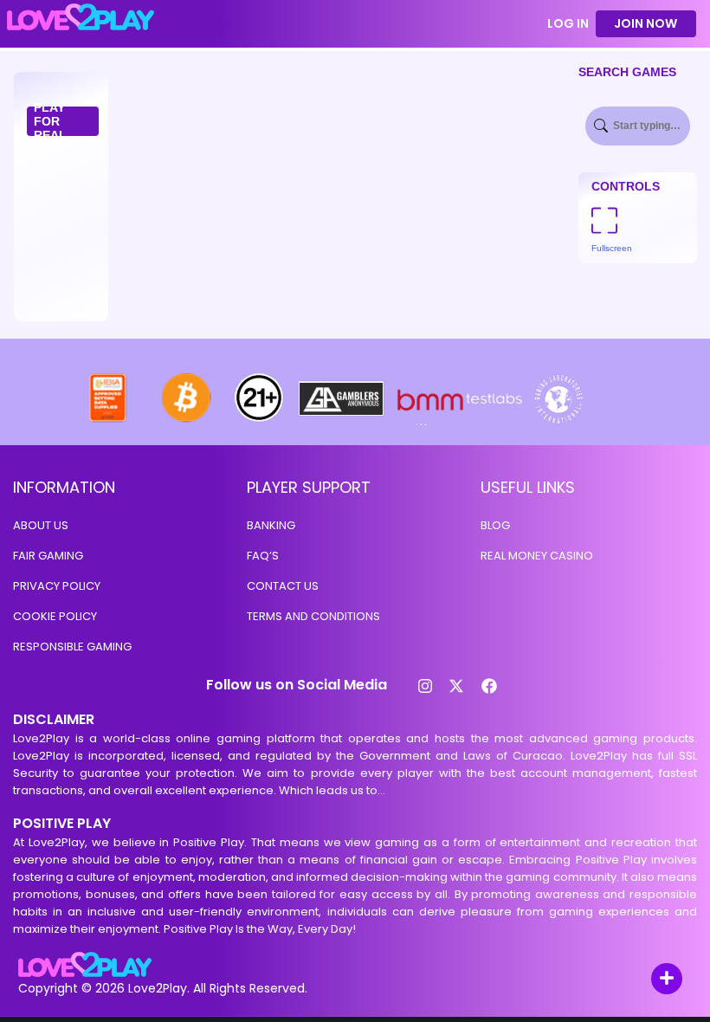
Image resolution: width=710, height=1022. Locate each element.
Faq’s (263, 555)
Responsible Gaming (72, 646)
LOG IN (568, 24)
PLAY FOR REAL (50, 121)
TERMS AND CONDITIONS (313, 616)
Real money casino (537, 555)
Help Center (646, 980)
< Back (202, 24)
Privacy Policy (56, 586)
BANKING (271, 525)
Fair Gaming (48, 555)
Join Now (645, 23)
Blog (495, 525)
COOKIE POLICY (55, 616)
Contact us (283, 586)
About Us (40, 525)
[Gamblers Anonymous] (342, 420)
